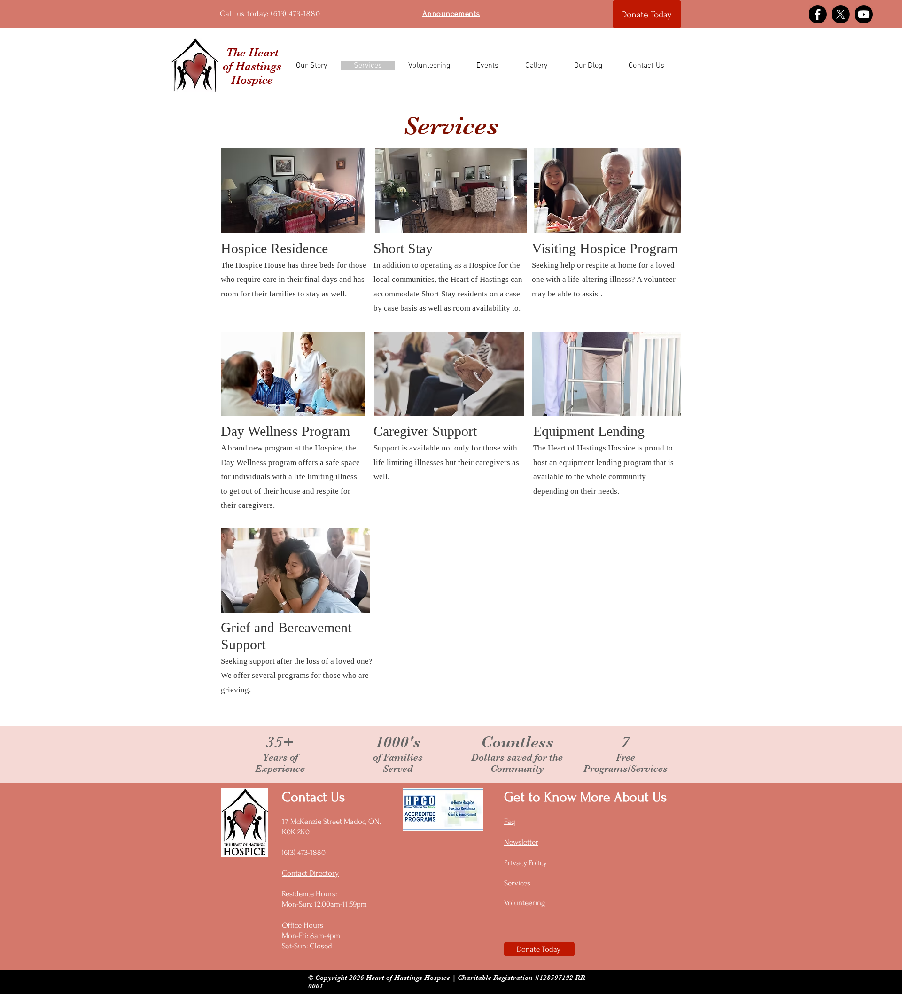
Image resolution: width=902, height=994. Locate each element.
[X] (841, 14)
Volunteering (524, 902)
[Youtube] (864, 14)
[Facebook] (818, 14)
